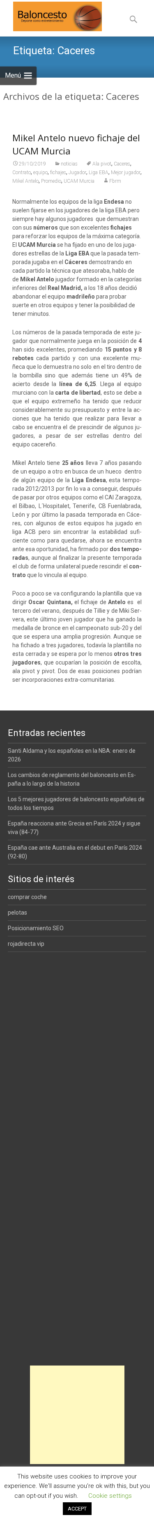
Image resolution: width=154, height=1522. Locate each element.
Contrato (21, 172)
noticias (69, 164)
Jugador (77, 172)
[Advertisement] (77, 1415)
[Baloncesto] (51, 16)
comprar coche (27, 897)
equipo (40, 172)
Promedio (51, 181)
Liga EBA (98, 172)
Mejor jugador (125, 172)
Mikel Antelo (25, 181)
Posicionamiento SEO (36, 928)
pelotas (17, 912)
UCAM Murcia (79, 181)
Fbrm (115, 181)
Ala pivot (101, 164)
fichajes (58, 172)
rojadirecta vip (26, 943)
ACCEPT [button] (77, 1509)
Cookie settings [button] (110, 1495)
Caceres (122, 164)
